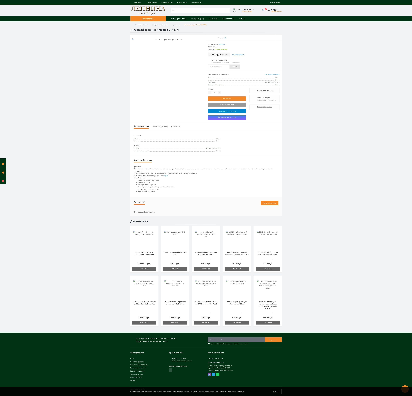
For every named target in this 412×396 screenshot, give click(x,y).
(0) (225, 38)
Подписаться (273, 340)
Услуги (242, 19)
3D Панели (213, 19)
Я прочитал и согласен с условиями (228, 344)
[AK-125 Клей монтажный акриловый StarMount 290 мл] (237, 240)
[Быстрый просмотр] (155, 235)
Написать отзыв (269, 203)
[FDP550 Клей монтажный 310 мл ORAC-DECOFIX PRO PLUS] (206, 289)
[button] (137, 2)
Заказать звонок (247, 11)
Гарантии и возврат (265, 90)
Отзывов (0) (176, 126)
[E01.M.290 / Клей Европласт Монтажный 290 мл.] (206, 240)
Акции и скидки (182, 2)
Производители (228, 19)
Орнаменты (176, 25)
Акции (132, 380)
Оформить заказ (276, 11)
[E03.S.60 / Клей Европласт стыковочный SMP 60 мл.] (268, 240)
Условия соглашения (138, 368)
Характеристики (141, 126)
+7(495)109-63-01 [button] (215, 358)
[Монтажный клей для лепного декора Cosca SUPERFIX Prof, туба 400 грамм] (268, 289)
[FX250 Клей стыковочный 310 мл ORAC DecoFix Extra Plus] (144, 289)
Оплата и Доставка (167, 2)
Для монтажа (139, 221)
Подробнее (240, 391)
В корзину (227, 99)
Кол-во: (211, 89)
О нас (132, 359)
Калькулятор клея (264, 107)
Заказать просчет (227, 105)
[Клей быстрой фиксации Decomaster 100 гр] (237, 289)
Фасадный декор (197, 19)
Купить (234, 66)
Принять (276, 392)
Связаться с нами (136, 374)
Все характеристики (272, 74)
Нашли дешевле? (238, 54)
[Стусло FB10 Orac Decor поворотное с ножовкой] (144, 240)
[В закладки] (155, 229)
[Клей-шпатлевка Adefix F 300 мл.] (175, 240)
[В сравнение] (155, 232)
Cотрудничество (196, 2)
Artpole (222, 44)
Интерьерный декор (178, 19)
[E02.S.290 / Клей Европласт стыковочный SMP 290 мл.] (175, 289)
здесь (166, 176)
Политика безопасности (224, 344)
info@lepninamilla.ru (216, 362)
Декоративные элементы (160, 25)
